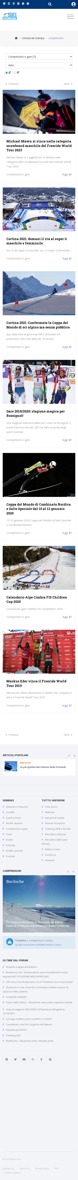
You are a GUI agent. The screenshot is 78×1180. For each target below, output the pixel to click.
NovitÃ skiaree (14, 823)
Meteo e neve (52, 849)
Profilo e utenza (13, 1172)
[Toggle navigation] (70, 16)
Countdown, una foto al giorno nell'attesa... (29, 1024)
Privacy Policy (42, 1168)
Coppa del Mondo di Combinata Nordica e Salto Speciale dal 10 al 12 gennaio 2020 (38, 508)
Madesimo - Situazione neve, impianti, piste (30, 1040)
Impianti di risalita (54, 817)
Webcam (50, 812)
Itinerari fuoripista (55, 823)
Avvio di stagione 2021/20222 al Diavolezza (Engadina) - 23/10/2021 (34, 1011)
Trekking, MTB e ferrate (58, 828)
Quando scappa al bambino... (22, 967)
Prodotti (10, 856)
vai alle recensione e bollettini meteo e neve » (38, 944)
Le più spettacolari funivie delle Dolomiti (43, 767)
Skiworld (49, 860)
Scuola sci (50, 854)
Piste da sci (51, 806)
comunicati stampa (33, 38)
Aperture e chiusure (17, 806)
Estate (9, 839)
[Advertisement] (39, 1107)
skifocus (25, 762)
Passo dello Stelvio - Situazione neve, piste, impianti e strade (39, 1002)
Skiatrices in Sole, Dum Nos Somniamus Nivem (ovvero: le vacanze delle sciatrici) (35, 989)
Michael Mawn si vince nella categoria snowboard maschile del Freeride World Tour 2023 (39, 145)
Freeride (10, 845)
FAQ (57, 1168)
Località (10, 812)
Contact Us (8, 1168)
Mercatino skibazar (55, 834)
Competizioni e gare (18, 174)
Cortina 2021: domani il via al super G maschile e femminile (36, 241)
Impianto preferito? (16, 1029)
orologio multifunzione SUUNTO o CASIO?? (29, 1019)
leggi (65, 174)
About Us (25, 1168)
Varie (9, 834)
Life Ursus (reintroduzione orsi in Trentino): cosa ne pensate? (39, 982)
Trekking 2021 (13, 1035)
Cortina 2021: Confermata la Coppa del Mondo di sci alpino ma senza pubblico (38, 325)
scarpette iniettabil (16, 997)
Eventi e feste (13, 817)
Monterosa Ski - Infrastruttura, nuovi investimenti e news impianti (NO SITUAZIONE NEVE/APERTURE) (35, 974)
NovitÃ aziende (14, 850)
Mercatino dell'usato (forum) (54, 841)
